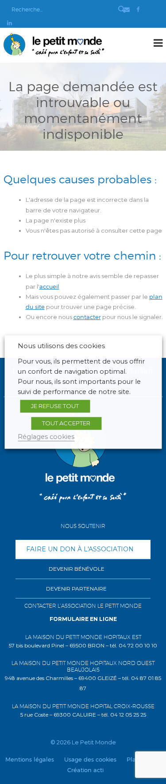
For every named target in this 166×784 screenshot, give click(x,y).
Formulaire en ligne (83, 619)
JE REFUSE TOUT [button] (55, 405)
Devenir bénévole (76, 568)
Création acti (85, 769)
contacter (87, 316)
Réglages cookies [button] (46, 437)
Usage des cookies (90, 759)
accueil (49, 286)
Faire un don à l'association (80, 549)
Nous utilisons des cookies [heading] (61, 346)
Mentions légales (29, 759)
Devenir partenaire (76, 588)
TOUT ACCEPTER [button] (66, 423)
